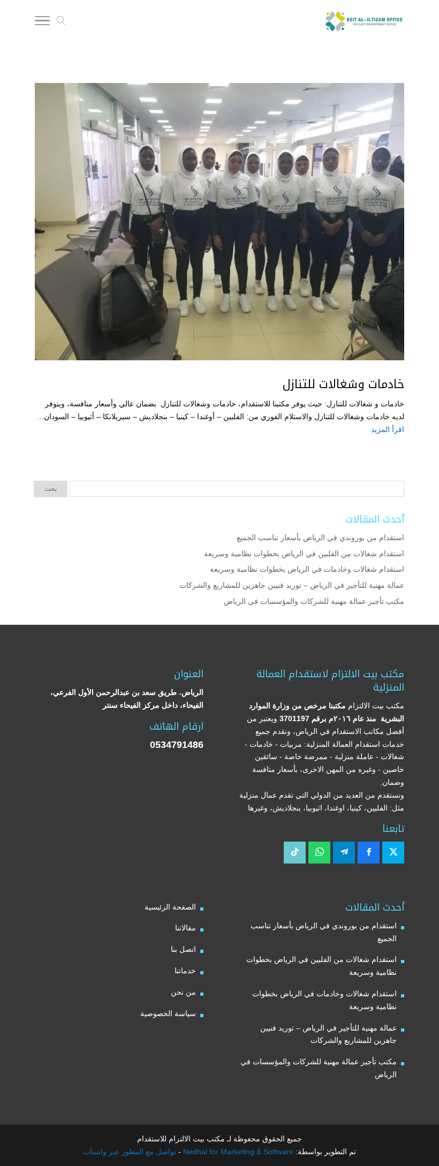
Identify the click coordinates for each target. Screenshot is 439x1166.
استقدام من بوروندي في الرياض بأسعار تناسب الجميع (320, 537)
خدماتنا (185, 970)
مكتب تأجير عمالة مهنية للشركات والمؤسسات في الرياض (314, 601)
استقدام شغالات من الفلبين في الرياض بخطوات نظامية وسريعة (304, 553)
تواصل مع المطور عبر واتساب (129, 1151)
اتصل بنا (183, 949)
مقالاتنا (185, 927)
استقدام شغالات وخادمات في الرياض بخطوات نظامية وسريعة (307, 569)
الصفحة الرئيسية (170, 907)
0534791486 (176, 744)
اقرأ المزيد (387, 429)
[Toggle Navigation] (42, 22)
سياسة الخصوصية (168, 1013)
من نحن (183, 992)
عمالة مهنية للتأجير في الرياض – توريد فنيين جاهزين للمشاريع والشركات (291, 585)
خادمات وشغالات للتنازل (343, 384)
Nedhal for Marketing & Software (237, 1151)
